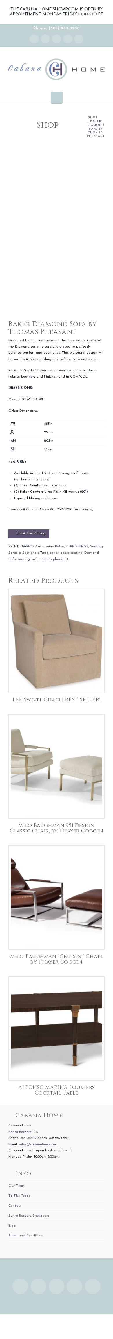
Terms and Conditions (26, 1235)
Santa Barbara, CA (23, 1132)
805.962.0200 (30, 1138)
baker (54, 553)
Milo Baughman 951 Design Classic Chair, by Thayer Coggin (56, 828)
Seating (96, 546)
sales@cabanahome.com (38, 1144)
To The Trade (19, 1196)
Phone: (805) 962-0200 (56, 28)
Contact (14, 1205)
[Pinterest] (78, 38)
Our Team (16, 1186)
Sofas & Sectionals (23, 553)
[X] (56, 38)
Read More (56, 682)
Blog (12, 1226)
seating (24, 559)
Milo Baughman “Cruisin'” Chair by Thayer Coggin (56, 959)
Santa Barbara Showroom (28, 1215)
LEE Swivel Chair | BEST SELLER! (56, 700)
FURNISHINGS (77, 546)
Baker (59, 546)
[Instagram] (34, 38)
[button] (57, 97)
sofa (35, 559)
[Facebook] (45, 38)
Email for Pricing (30, 533)
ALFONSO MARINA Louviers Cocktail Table (56, 1090)
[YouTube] (67, 38)
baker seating (71, 553)
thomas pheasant (54, 559)
